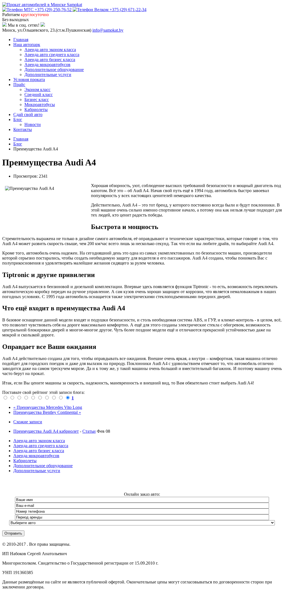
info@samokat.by (107, 30)
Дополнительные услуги (47, 74)
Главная (20, 39)
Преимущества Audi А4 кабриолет (46, 431)
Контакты (22, 129)
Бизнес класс (36, 99)
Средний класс (38, 94)
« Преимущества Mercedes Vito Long (47, 407)
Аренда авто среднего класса (51, 54)
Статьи (89, 431)
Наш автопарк (26, 44)
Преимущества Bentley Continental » (47, 412)
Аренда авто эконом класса (50, 49)
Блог (17, 119)
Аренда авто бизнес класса (49, 59)
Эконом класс (37, 89)
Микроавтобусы (39, 104)
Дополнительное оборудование (54, 69)
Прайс (19, 84)
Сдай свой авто (27, 114)
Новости (32, 124)
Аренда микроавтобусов (47, 64)
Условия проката (29, 79)
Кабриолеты (36, 109)
